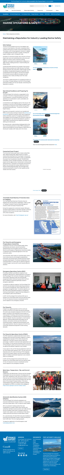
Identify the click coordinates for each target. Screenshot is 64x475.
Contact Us (57, 6)
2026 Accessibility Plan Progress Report (36, 1)
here (56, 144)
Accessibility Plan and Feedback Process (37, 453)
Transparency (36, 445)
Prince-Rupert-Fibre (37, 190)
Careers (41, 14)
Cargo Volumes (34, 14)
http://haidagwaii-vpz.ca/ (22, 215)
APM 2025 (47, 14)
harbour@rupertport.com (9, 423)
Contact (21, 448)
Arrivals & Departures (15, 14)
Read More (46, 469)
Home (4, 34)
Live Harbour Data (26, 14)
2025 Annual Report (55, 14)
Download (39, 69)
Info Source (35, 446)
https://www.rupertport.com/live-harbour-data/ (14, 385)
